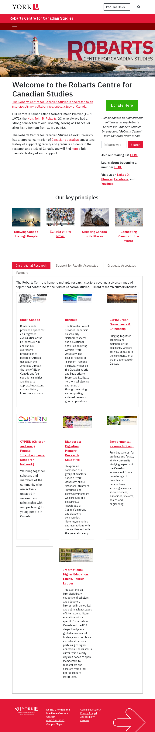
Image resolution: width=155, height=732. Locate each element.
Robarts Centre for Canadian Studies (41, 18)
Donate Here (122, 105)
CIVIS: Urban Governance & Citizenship (120, 324)
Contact (50, 716)
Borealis (71, 320)
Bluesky (106, 179)
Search (135, 145)
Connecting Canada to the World (128, 236)
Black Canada (30, 320)
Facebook (121, 179)
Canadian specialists (66, 140)
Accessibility (87, 716)
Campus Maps (54, 724)
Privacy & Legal (88, 713)
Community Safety (90, 709)
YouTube (107, 184)
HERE (134, 155)
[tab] (31, 265)
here (75, 149)
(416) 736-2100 (55, 720)
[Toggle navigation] (14, 26)
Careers (84, 720)
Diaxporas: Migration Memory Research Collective (73, 451)
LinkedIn (123, 175)
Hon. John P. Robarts (42, 118)
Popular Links (116, 7)
